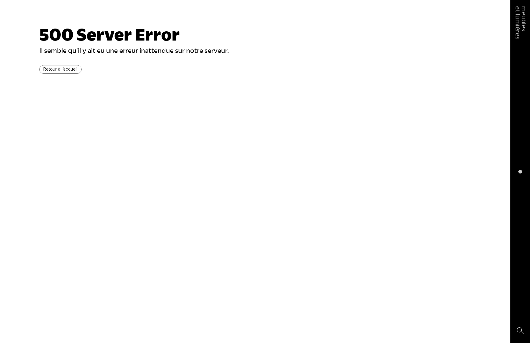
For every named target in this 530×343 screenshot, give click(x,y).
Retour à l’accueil (60, 69)
